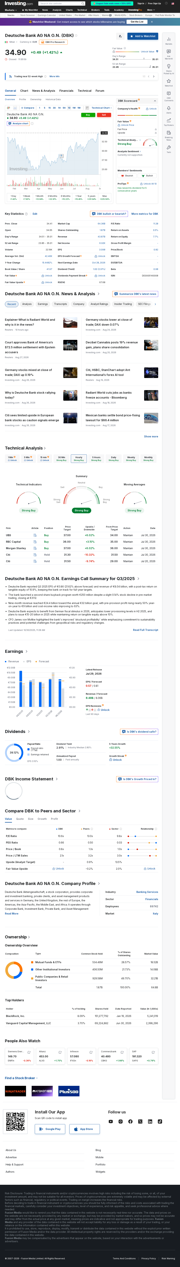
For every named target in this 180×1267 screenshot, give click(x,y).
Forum (100, 90)
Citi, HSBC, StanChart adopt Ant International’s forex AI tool (108, 372)
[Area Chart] (15, 108)
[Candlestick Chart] (8, 108)
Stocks (10, 15)
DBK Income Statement (29, 778)
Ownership (35, 99)
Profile (22, 99)
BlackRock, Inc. (15, 1015)
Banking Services (147, 891)
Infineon (74, 1051)
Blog (98, 1150)
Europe (148, 15)
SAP (134, 1051)
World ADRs (120, 15)
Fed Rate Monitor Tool (165, 15)
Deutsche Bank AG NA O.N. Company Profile (50, 883)
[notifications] (166, 3)
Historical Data (53, 99)
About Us (11, 1150)
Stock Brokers (135, 15)
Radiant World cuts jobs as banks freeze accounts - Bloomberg (109, 395)
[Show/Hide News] (87, 108)
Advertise (11, 1157)
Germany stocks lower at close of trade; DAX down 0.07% (109, 322)
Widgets (100, 1171)
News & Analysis (43, 90)
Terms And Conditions (124, 1258)
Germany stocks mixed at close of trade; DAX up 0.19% (28, 372)
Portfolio (100, 1164)
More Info (55, 76)
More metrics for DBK (144, 213)
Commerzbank (108, 1051)
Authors (10, 1171)
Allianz (42, 1051)
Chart (24, 90)
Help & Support (14, 1164)
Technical (84, 90)
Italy (155, 913)
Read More (11, 913)
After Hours (93, 15)
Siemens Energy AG (18, 1051)
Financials (66, 90)
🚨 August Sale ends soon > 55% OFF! (112, 3)
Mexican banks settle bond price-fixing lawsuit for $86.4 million (113, 417)
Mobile (100, 1157)
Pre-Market (80, 15)
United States (65, 15)
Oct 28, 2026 (98, 262)
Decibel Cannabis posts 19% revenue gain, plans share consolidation (112, 345)
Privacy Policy (149, 1258)
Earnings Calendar (47, 15)
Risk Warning (168, 1258)
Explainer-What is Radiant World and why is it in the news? (30, 322)
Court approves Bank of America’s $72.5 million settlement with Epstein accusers (30, 347)
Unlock (60, 868)
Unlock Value (147, 51)
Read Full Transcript (145, 629)
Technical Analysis (24, 448)
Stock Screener (27, 15)
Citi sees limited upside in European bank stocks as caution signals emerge (32, 417)
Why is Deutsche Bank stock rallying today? (30, 395)
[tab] (12, 458)
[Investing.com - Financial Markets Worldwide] (19, 3)
